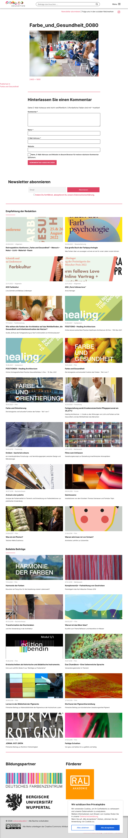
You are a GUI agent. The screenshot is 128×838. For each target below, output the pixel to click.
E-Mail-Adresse (34, 138)
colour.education (20, 821)
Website (31, 146)
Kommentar (33, 112)
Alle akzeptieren (107, 828)
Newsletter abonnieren (70, 11)
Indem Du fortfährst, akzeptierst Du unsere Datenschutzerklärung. (65, 195)
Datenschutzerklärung (89, 816)
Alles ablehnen (83, 828)
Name (30, 130)
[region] (95, 816)
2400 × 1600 (35, 79)
